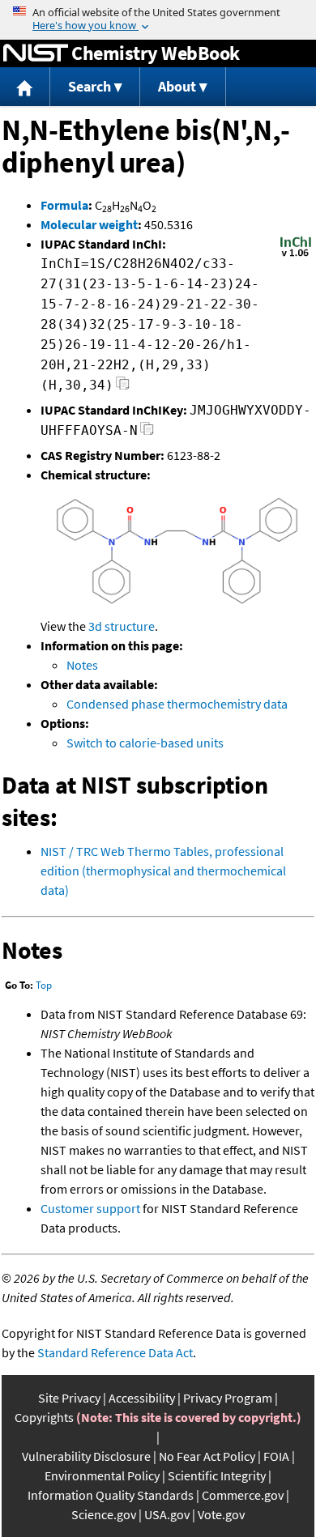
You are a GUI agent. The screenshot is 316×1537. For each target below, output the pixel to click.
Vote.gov (221, 1514)
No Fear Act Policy (207, 1456)
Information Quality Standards (111, 1495)
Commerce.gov (243, 1495)
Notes (82, 665)
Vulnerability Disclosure (86, 1456)
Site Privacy (69, 1398)
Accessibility (142, 1398)
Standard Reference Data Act (115, 1352)
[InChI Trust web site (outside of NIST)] (295, 255)
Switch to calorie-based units (145, 742)
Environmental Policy (102, 1475)
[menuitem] (25, 87)
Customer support (90, 1208)
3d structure (121, 626)
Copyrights (44, 1417)
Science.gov (103, 1514)
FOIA (276, 1456)
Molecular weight (89, 224)
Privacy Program (227, 1398)
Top (44, 985)
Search (89, 86)
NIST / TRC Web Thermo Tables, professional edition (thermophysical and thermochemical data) (163, 870)
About (177, 86)
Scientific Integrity (217, 1475)
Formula (64, 205)
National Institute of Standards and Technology (35, 53)
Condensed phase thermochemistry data (177, 704)
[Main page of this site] (25, 87)
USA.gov (167, 1514)
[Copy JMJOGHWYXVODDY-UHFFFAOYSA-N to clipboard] (147, 432)
